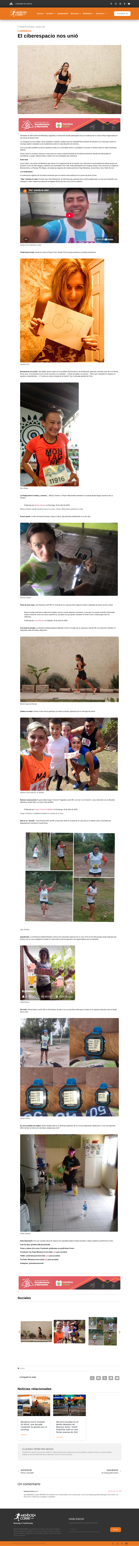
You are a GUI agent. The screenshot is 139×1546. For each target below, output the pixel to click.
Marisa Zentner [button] (40, 505)
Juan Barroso (39, 620)
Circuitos (49, 13)
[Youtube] (126, 1543)
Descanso (75, 13)
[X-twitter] (113, 1543)
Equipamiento (62, 13)
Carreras (40, 13)
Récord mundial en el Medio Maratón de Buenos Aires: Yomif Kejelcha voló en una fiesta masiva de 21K (67, 1427)
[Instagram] (117, 1543)
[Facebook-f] (122, 1543)
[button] (111, 3)
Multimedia (87, 13)
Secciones (100, 13)
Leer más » (24, 1435)
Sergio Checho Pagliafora (44, 809)
